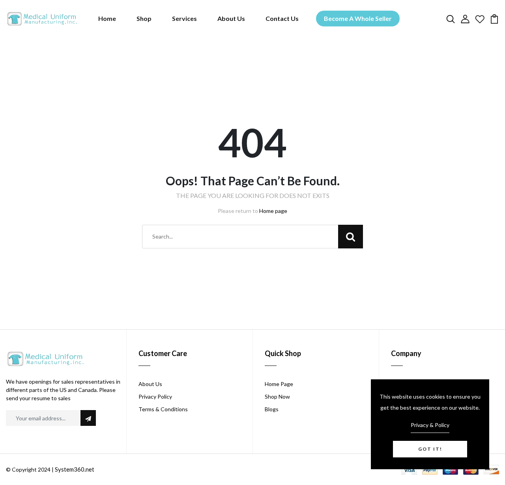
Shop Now (277, 396)
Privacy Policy (155, 396)
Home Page (279, 384)
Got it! (430, 449)
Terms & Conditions (163, 409)
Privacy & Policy (430, 425)
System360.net (74, 469)
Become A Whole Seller (358, 18)
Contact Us (282, 18)
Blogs (272, 409)
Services (184, 18)
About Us (231, 18)
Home (107, 18)
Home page (273, 210)
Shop (144, 18)
